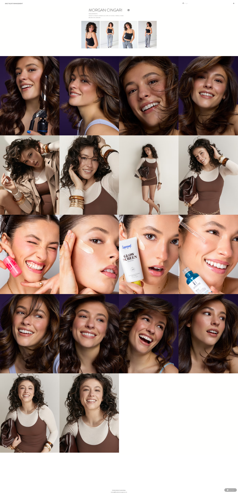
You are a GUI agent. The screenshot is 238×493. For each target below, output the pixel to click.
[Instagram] (233, 3)
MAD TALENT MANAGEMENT (14, 4)
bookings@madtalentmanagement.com (119, 492)
